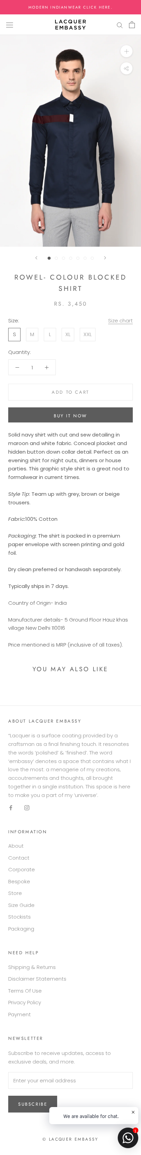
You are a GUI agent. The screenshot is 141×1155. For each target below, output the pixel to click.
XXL (88, 334)
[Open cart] (132, 24)
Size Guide (21, 905)
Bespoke (19, 881)
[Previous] (36, 257)
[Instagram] (26, 807)
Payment (19, 1014)
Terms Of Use (25, 990)
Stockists (19, 916)
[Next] (105, 257)
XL (67, 334)
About (16, 845)
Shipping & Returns (32, 967)
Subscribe (32, 1104)
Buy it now (70, 416)
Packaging (21, 928)
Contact (18, 857)
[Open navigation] (9, 24)
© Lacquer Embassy (70, 1139)
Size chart (120, 320)
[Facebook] (10, 807)
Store (15, 893)
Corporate (21, 869)
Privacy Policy (24, 1002)
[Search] (120, 25)
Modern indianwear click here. (70, 7)
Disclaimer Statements (37, 978)
